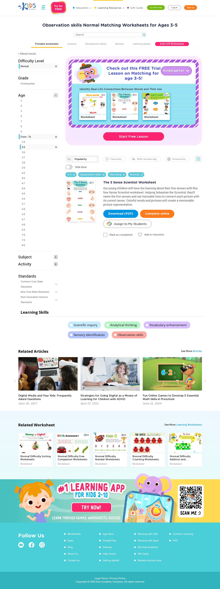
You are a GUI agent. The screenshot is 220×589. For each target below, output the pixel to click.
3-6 (23, 152)
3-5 (23, 147)
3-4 (23, 141)
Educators (81, 7)
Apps (70, 540)
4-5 (23, 172)
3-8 (23, 162)
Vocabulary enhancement (168, 325)
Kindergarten (28, 83)
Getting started (111, 560)
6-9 (23, 229)
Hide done (80, 167)
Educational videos (95, 43)
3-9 (23, 167)
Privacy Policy (118, 578)
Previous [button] (15, 381)
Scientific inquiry (85, 325)
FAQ (175, 540)
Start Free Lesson (133, 136)
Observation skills (130, 335)
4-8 (23, 188)
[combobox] (84, 159)
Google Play (109, 540)
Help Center (109, 553)
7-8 (23, 234)
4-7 (23, 183)
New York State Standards (35, 291)
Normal (25, 66)
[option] (48, 381)
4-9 (23, 193)
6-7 (23, 219)
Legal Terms (101, 578)
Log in (174, 7)
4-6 (23, 178)
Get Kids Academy (148, 547)
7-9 (23, 240)
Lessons (72, 43)
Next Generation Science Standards (34, 299)
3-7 (23, 157)
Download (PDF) (120, 213)
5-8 (23, 209)
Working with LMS (148, 533)
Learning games (141, 43)
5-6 (23, 198)
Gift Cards (136, 7)
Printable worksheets (46, 43)
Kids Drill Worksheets (172, 44)
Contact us (74, 560)
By (69, 159)
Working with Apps (148, 540)
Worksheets (74, 533)
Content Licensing (183, 533)
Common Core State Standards (32, 284)
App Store (108, 533)
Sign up (190, 7)
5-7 (23, 203)
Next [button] (204, 381)
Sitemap (107, 547)
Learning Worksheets (189, 424)
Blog (70, 547)
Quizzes (119, 43)
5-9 (23, 214)
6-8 (23, 224)
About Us (73, 553)
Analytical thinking (123, 325)
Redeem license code (149, 560)
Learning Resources (109, 7)
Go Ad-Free (156, 7)
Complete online (157, 213)
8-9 (23, 245)
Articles (197, 351)
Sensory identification (89, 335)
